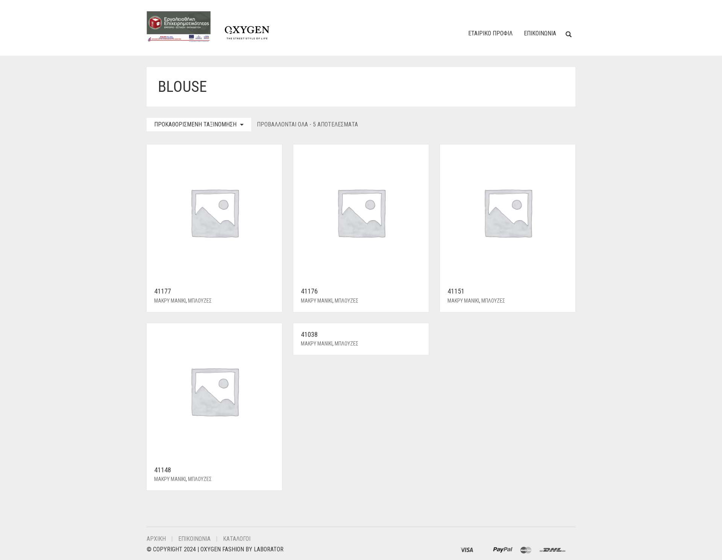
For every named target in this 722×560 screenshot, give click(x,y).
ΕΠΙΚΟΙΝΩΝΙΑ (540, 33)
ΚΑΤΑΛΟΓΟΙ (236, 538)
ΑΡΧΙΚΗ (156, 538)
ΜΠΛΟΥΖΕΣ (200, 301)
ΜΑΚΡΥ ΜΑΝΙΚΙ (170, 301)
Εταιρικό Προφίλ (490, 33)
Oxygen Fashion (222, 549)
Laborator (269, 549)
